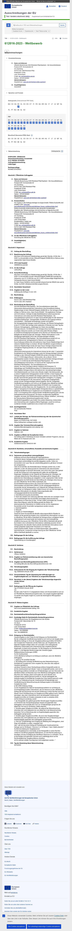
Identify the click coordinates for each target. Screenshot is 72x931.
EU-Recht (7, 861)
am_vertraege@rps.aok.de (27, 76)
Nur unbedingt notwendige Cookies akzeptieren (44, 926)
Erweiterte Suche (17, 31)
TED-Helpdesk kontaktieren (12, 814)
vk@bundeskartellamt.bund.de (28, 628)
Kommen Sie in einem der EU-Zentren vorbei (17, 911)
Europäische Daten (10, 865)
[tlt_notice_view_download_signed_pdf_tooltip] (18, 106)
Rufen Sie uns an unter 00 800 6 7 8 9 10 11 (17, 901)
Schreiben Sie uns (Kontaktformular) (15, 908)
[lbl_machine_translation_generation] (32, 135)
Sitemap (6, 852)
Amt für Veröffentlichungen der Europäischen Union (21, 798)
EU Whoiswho (8, 872)
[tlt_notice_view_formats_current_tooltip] (62, 151)
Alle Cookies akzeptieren (16, 926)
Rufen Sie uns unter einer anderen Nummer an (18, 904)
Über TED (7, 849)
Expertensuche (29, 31)
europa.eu (14, 892)
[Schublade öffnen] (7, 51)
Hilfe (5, 811)
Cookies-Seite (59, 915)
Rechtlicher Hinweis (10, 833)
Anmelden (52, 6)
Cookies (6, 836)
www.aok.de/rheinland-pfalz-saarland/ (34, 82)
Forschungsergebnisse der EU (13, 868)
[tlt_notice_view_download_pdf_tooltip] (9, 122)
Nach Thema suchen (42, 31)
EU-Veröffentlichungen (11, 875)
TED (6, 38)
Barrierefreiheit (8, 839)
